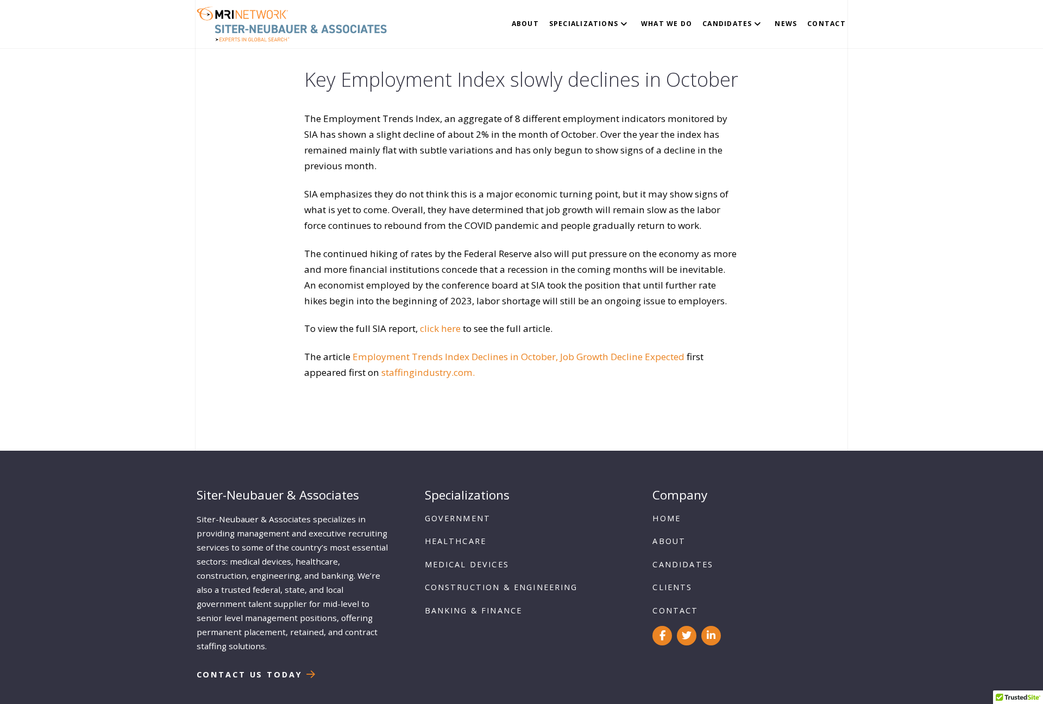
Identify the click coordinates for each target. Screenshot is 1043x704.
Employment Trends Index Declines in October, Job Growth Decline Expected (518, 356)
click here (440, 328)
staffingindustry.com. (428, 372)
